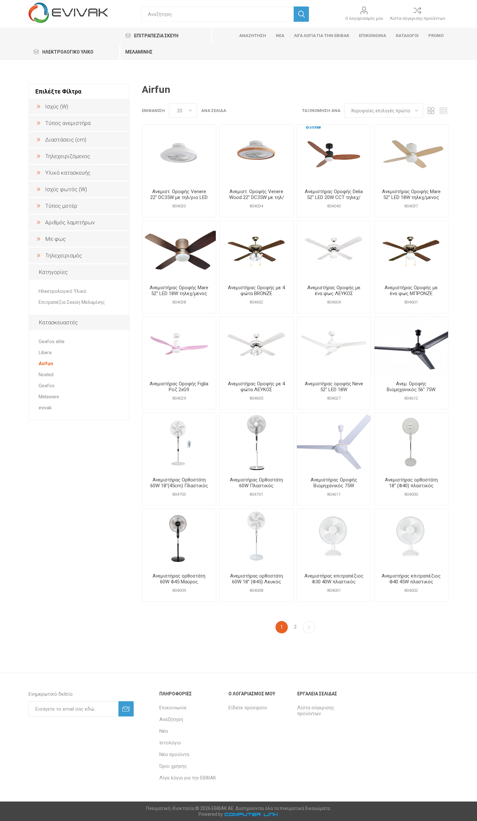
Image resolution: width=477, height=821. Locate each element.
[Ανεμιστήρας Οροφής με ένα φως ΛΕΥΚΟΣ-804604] (334, 250)
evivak (45, 408)
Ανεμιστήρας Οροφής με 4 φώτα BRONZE (256, 290)
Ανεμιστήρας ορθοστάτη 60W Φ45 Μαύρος (179, 579)
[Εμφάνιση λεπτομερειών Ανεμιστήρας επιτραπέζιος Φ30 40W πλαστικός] (334, 538)
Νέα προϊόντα (174, 754)
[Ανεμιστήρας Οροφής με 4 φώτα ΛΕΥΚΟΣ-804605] (256, 346)
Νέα (163, 731)
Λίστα (443, 110)
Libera (45, 352)
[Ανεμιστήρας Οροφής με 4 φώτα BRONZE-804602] (256, 250)
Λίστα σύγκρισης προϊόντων (417, 18)
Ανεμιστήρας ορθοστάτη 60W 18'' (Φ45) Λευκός (256, 579)
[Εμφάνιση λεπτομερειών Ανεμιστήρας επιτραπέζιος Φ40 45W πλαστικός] (411, 538)
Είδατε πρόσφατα (247, 708)
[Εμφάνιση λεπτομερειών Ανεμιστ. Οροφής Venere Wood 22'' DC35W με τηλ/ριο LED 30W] (256, 154)
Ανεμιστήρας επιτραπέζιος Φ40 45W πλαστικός (411, 579)
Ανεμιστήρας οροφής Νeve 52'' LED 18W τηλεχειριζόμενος (334, 389)
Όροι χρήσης (173, 766)
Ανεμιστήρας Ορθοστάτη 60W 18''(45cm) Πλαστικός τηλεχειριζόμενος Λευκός (179, 485)
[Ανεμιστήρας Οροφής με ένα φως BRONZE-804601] (411, 250)
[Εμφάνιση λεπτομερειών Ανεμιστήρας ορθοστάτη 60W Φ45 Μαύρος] (179, 538)
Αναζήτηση (171, 719)
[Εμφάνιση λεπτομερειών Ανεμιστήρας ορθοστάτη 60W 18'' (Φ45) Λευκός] (256, 538)
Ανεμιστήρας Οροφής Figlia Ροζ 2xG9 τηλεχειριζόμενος (179, 389)
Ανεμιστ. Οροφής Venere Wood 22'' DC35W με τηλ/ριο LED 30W (256, 197)
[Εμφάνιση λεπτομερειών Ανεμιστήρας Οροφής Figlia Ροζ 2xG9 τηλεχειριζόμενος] (179, 346)
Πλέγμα (431, 110)
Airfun (46, 364)
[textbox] (217, 14)
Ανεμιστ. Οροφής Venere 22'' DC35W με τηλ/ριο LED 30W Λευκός (179, 197)
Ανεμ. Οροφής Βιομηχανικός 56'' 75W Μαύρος (411, 389)
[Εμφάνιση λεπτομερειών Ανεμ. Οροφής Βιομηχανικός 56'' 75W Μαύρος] (411, 346)
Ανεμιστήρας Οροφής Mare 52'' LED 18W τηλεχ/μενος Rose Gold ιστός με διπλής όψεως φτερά (179, 296)
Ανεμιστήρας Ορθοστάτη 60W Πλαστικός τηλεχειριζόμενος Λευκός (256, 485)
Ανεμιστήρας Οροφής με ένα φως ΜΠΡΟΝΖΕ (411, 290)
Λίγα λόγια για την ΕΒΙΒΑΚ (187, 778)
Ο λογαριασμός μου (364, 18)
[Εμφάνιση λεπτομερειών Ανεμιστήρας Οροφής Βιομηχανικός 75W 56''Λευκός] (334, 442)
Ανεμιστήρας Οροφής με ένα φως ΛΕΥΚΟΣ (334, 290)
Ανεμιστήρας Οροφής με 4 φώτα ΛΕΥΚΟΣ (256, 386)
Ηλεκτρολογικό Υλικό (62, 291)
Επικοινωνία (172, 708)
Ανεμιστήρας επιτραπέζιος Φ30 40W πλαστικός (333, 579)
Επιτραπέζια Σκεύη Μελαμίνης (72, 302)
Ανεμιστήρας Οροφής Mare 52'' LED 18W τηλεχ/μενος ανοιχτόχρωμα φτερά (411, 197)
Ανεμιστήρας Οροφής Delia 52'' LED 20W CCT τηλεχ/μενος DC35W (334, 197)
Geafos (47, 386)
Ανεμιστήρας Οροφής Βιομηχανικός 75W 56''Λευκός (334, 485)
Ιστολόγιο (170, 743)
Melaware (49, 397)
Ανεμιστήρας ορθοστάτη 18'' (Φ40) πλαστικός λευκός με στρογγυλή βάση (411, 485)
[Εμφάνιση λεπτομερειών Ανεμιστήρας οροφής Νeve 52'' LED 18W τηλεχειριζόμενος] (334, 346)
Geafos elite (52, 341)
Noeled (46, 375)
